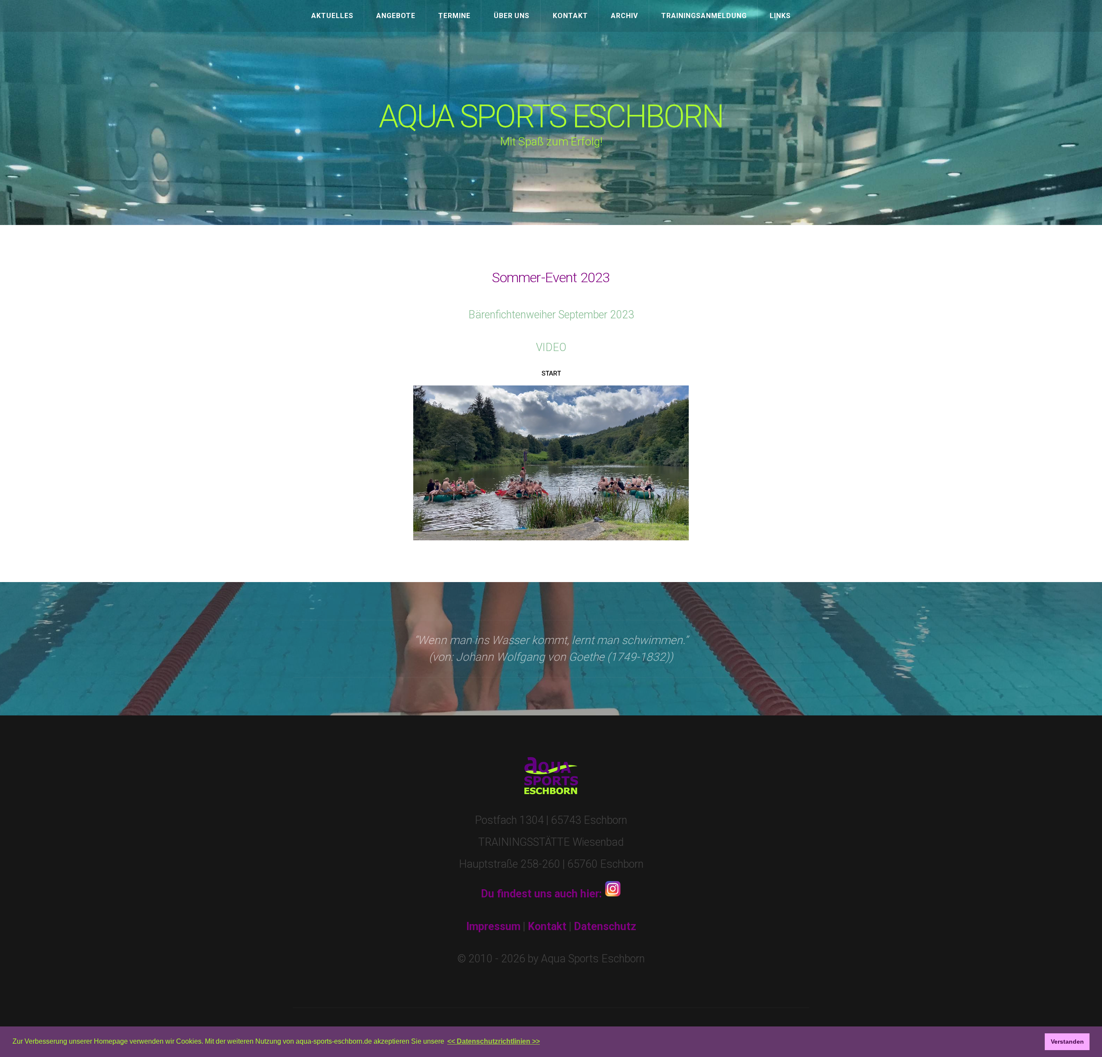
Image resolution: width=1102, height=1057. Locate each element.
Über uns (512, 16)
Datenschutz (605, 926)
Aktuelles (332, 16)
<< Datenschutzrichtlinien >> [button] (493, 1041)
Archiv (624, 16)
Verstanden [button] (1067, 1041)
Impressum (493, 926)
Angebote (395, 16)
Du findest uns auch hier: (542, 894)
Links (780, 16)
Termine (454, 16)
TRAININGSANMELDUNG (703, 16)
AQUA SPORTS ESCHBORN (551, 117)
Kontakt (570, 16)
